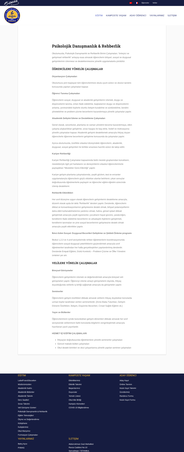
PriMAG (21, 448)
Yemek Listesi (74, 396)
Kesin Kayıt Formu (127, 400)
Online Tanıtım (126, 384)
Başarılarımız (74, 388)
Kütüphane (22, 423)
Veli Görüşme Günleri (27, 407)
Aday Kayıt (124, 380)
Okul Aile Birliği (75, 400)
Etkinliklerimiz (74, 380)
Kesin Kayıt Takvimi (128, 388)
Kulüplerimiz (23, 427)
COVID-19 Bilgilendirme (79, 407)
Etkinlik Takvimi (75, 384)
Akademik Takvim (25, 396)
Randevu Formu (126, 396)
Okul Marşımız (24, 431)
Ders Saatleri (23, 400)
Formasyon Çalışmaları (28, 435)
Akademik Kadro (25, 388)
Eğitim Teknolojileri (26, 415)
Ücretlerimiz (125, 392)
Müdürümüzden (24, 384)
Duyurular (73, 392)
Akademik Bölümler (26, 392)
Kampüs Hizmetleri (77, 404)
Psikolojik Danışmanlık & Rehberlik (32, 411)
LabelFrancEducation (27, 380)
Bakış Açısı (22, 444)
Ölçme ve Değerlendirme (28, 419)
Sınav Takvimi (24, 404)
